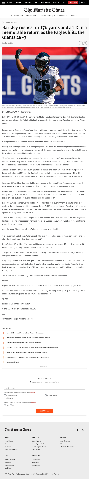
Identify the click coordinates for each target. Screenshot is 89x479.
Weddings (8, 468)
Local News (9, 441)
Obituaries (45, 2)
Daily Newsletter (11, 395)
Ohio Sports (36, 450)
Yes (7, 405)
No (13, 405)
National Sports (10, 22)
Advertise (35, 462)
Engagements (9, 465)
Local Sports (36, 441)
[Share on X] (85, 43)
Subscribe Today (60, 16)
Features (8, 462)
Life (35, 2)
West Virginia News (11, 450)
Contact (36, 456)
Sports (18, 2)
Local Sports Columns (40, 444)
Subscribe (73, 2)
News (9, 2)
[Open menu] (3, 2)
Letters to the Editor (67, 447)
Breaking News (52, 395)
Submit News (46, 16)
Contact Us (36, 465)
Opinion (27, 2)
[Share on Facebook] (81, 43)
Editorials (63, 444)
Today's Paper (32, 16)
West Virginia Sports (39, 447)
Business (8, 447)
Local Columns (65, 441)
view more (43, 366)
